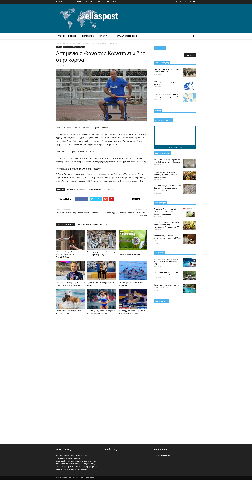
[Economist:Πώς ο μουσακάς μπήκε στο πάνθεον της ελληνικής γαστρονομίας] (189, 212)
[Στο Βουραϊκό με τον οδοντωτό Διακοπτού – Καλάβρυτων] (189, 275)
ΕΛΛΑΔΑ (70, 2)
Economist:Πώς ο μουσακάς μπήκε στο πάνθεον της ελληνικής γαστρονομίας (165, 211)
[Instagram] (185, 2)
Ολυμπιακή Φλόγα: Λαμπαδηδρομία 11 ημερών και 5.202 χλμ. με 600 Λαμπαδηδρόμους (69, 254)
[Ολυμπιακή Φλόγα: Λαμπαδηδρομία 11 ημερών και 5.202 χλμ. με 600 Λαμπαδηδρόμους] (70, 240)
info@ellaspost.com (162, 455)
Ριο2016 (111, 189)
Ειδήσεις (59, 47)
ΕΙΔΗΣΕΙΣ (72, 36)
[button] (193, 36)
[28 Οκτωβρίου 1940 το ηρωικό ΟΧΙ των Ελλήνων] (189, 72)
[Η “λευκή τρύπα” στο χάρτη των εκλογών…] (189, 85)
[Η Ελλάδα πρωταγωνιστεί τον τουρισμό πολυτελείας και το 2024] (189, 262)
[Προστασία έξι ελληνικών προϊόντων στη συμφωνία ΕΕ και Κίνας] (189, 239)
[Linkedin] (190, 2)
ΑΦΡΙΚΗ (99, 2)
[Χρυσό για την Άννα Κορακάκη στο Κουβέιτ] (101, 270)
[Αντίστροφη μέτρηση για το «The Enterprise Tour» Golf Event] (133, 240)
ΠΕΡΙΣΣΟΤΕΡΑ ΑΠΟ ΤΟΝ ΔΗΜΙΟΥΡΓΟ (93, 225)
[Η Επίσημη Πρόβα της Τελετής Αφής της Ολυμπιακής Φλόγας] (101, 240)
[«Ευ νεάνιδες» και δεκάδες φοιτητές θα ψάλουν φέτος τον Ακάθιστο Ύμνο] (189, 175)
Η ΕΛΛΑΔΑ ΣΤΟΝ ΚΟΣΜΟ (126, 36)
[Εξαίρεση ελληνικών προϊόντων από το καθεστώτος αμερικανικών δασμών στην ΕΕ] (189, 225)
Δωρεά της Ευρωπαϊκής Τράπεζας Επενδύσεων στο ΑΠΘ (126, 214)
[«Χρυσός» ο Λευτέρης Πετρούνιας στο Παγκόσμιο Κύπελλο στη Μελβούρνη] (70, 270)
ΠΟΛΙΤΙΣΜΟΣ (88, 36)
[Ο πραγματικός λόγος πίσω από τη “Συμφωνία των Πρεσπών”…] (189, 97)
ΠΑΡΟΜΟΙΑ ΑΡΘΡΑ (65, 225)
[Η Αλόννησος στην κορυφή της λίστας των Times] (189, 288)
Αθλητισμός (67, 47)
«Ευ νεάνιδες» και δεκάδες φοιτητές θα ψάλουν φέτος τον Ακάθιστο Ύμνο (166, 174)
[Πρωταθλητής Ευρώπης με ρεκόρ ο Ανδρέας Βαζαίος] (70, 299)
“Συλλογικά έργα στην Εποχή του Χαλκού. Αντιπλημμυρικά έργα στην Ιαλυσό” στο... (167, 188)
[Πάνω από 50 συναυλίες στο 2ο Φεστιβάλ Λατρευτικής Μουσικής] (189, 163)
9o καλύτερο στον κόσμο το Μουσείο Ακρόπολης (77, 213)
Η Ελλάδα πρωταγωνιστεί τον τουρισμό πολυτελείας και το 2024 (166, 261)
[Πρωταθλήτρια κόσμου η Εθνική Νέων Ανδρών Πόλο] (133, 270)
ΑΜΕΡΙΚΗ (89, 2)
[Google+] (181, 2)
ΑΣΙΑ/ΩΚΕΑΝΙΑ (111, 2)
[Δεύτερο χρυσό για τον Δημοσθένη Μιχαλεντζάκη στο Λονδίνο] (133, 299)
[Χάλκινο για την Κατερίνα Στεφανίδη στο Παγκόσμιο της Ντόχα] (101, 299)
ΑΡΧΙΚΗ (61, 36)
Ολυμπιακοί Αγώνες (79, 47)
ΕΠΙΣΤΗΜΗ (104, 36)
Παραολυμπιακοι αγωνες (96, 189)
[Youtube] (194, 2)
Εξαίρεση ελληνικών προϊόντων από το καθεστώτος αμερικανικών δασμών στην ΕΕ (166, 224)
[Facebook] (177, 2)
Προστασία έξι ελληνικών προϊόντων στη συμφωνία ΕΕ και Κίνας (167, 238)
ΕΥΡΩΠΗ (79, 2)
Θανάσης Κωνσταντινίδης (76, 189)
